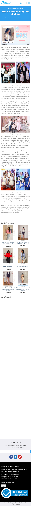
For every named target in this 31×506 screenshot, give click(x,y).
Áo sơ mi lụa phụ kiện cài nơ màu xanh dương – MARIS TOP (23, 266)
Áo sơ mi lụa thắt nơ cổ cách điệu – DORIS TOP (23, 243)
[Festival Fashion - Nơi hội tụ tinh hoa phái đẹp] (7, 3)
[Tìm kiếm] (24, 3)
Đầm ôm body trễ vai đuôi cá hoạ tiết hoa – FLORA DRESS (23, 289)
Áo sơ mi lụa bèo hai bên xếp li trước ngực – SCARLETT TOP (8, 266)
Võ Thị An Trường (22, 18)
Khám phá (11, 8)
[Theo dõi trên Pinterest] (20, 457)
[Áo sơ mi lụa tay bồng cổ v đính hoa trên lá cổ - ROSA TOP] (8, 232)
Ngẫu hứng (19, 8)
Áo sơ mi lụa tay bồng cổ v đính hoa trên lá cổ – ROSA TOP (8, 244)
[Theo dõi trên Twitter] (15, 457)
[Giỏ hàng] (20, 3)
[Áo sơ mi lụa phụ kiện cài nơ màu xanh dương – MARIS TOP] (23, 255)
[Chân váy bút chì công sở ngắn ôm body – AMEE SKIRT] (8, 278)
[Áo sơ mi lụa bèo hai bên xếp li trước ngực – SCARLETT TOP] (8, 255)
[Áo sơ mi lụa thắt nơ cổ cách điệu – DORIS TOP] (23, 232)
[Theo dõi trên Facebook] (11, 457)
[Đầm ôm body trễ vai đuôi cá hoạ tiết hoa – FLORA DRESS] (23, 278)
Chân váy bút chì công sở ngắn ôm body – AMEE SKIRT (8, 289)
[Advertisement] (15, 368)
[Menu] (29, 3)
